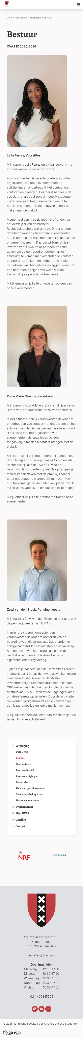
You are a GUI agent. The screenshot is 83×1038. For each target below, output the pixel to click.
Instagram (35, 1009)
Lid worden (22, 782)
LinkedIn (41, 1009)
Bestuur (48, 17)
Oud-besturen (23, 764)
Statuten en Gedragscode (29, 794)
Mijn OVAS (22, 813)
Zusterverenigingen (26, 776)
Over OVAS (22, 751)
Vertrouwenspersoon (27, 800)
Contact (20, 826)
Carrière (21, 819)
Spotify (48, 1009)
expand (13, 746)
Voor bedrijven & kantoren (30, 788)
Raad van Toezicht (25, 770)
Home (23, 17)
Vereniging (35, 17)
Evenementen (24, 806)
